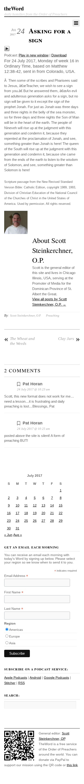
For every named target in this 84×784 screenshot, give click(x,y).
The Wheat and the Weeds (19, 340)
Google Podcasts (56, 677)
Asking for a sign (50, 35)
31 (17, 528)
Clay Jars (69, 338)
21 (52, 513)
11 (26, 505)
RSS (21, 683)
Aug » (17, 535)
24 (17, 521)
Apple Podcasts (15, 677)
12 (35, 505)
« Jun (8, 535)
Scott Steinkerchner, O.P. (25, 315)
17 (17, 513)
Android (35, 677)
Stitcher (9, 683)
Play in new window (34, 55)
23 (9, 521)
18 (26, 513)
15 (61, 505)
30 (9, 528)
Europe (14, 636)
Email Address (16, 576)
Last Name (13, 609)
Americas (16, 630)
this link (72, 765)
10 (17, 505)
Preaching (52, 315)
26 (35, 521)
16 (9, 513)
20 (43, 513)
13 (43, 505)
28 (52, 521)
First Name (13, 592)
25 (26, 521)
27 (43, 521)
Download (58, 55)
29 (61, 521)
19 (35, 513)
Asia (12, 643)
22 (61, 513)
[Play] (7, 50)
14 (52, 505)
